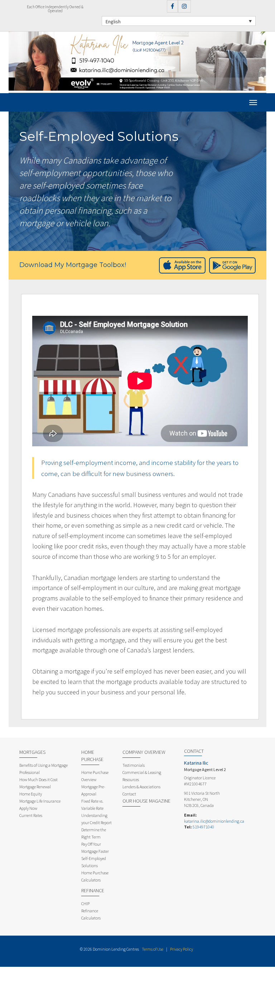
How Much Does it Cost (38, 779)
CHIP (85, 903)
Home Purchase (92, 755)
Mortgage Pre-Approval (93, 790)
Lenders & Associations (141, 786)
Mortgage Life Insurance (40, 801)
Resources (130, 779)
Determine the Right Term (93, 833)
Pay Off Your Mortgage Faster (95, 847)
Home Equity (30, 794)
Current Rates (30, 815)
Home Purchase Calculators (94, 876)
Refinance (92, 890)
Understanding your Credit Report (96, 819)
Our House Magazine (146, 801)
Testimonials (133, 765)
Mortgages (32, 752)
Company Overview (143, 752)
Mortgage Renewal (35, 786)
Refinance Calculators (91, 914)
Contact (129, 794)
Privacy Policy (181, 949)
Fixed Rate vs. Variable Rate (92, 804)
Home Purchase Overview (94, 776)
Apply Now (28, 808)
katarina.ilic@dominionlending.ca (214, 821)
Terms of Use (152, 949)
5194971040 (203, 827)
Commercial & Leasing (141, 772)
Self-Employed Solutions (93, 862)
